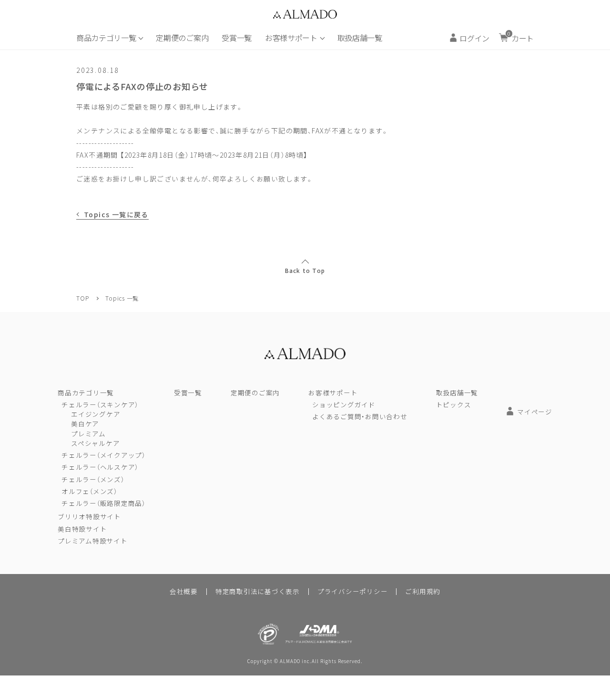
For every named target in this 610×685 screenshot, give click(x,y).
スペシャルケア (95, 443)
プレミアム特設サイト (93, 540)
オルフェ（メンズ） (89, 491)
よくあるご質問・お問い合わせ (359, 416)
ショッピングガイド (344, 404)
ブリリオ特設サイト (89, 516)
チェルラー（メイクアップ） (103, 455)
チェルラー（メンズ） (92, 479)
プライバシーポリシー (352, 591)
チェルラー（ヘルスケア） (99, 467)
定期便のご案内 (182, 37)
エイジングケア (95, 414)
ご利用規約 (422, 591)
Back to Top (305, 270)
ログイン (474, 38)
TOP (82, 298)
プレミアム (88, 433)
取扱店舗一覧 (359, 37)
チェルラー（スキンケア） (99, 404)
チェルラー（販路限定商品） (103, 503)
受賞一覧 (237, 37)
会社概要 (184, 591)
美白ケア (85, 423)
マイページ (534, 411)
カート (521, 37)
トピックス (453, 404)
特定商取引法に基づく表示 (257, 591)
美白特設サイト (82, 529)
